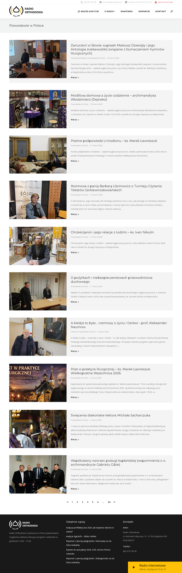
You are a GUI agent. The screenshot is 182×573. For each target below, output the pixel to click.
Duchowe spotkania (79, 58)
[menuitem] (88, 11)
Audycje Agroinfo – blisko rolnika (81, 536)
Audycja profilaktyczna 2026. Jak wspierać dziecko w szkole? (90, 529)
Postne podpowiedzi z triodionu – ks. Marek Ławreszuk (114, 141)
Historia (74, 332)
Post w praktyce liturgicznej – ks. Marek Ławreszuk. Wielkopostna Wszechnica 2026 (111, 371)
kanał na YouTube (165, 2)
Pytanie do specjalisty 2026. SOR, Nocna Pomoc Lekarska (88, 551)
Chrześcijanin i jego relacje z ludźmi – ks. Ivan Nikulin (112, 232)
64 (109, 502)
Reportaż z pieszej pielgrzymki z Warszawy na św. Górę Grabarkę (89, 543)
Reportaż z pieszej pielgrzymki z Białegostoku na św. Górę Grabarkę (90, 560)
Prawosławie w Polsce (96, 58)
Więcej (74, 77)
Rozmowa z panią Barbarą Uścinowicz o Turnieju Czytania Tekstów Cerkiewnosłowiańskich (116, 188)
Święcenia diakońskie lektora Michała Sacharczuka (110, 415)
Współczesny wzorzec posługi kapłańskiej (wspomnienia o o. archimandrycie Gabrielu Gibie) (118, 463)
